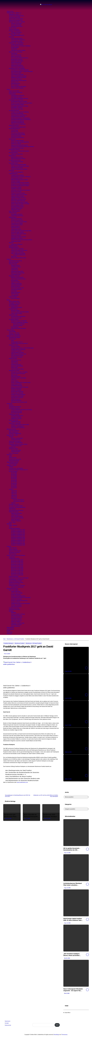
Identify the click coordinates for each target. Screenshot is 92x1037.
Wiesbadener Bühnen (14, 319)
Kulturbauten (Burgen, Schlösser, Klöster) (18, 444)
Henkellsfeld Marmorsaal (16, 385)
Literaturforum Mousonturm (17, 415)
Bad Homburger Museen (14, 128)
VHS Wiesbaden (15, 293)
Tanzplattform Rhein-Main (14, 302)
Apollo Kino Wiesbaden (16, 513)
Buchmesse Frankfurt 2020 (17, 567)
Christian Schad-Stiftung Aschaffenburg (20, 112)
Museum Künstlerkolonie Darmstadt (19, 169)
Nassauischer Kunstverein (17, 397)
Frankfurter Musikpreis (8, 643)
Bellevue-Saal (14, 375)
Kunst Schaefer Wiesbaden (17, 391)
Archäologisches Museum (17, 178)
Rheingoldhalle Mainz (16, 274)
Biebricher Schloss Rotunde (17, 277)
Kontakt (8, 630)
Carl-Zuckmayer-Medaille (16, 593)
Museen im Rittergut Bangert (17, 140)
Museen (8, 89)
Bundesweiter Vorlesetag (16, 59)
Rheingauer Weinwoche (16, 79)
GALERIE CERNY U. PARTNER (18, 378)
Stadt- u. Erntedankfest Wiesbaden (19, 76)
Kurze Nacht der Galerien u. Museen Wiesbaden (22, 71)
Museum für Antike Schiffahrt (17, 104)
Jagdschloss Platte (15, 281)
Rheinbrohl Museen (13, 245)
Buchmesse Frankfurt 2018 (17, 570)
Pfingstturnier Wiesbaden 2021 (18, 535)
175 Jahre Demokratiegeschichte (16, 15)
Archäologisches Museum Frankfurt (19, 101)
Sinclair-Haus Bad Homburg (17, 137)
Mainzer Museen (12, 217)
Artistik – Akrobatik (13, 525)
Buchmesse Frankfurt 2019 (17, 569)
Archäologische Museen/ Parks (16, 100)
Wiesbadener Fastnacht (14, 552)
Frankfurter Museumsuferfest (17, 175)
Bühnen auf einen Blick (14, 301)
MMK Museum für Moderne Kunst (18, 199)
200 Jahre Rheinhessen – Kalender (17, 21)
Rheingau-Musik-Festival (14, 33)
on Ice (10, 526)
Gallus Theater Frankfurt (16, 313)
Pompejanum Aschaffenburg (17, 121)
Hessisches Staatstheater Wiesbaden (19, 322)
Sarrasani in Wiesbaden (14, 334)
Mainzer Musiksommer (16, 54)
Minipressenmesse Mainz (14, 584)
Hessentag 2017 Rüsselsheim (18, 39)
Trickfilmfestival (12, 508)
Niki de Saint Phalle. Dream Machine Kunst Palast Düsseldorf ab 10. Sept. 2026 (72, 668)
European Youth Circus (14, 333)
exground (11, 489)
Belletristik (13, 612)
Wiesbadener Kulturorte (14, 275)
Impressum (9, 633)
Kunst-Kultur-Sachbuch (16, 618)
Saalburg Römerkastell (16, 136)
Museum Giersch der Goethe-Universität (20, 203)
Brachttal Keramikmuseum (15, 160)
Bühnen (8, 299)
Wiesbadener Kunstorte (14, 370)
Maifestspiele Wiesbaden (19, 323)
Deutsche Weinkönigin (16, 24)
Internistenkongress (13, 463)
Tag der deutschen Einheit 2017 (16, 18)
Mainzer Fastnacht (13, 549)
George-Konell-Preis (15, 602)
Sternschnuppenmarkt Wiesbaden (18, 80)
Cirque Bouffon (12, 331)
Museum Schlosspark (16, 143)
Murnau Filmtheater (15, 519)
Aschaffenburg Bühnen (14, 304)
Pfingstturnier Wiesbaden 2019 (18, 538)
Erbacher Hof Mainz (15, 265)
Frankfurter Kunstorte (13, 345)
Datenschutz (9, 632)
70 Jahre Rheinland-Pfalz (14, 17)
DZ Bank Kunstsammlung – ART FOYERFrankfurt (22, 348)
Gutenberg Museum (15, 226)
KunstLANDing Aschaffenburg (18, 116)
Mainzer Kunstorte (13, 358)
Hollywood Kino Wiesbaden (17, 517)
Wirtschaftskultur (10, 627)
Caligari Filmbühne (15, 514)
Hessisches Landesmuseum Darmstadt (20, 166)
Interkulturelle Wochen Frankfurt (18, 50)
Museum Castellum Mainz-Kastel (18, 233)
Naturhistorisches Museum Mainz (18, 236)
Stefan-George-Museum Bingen (18, 158)
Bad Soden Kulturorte (14, 262)
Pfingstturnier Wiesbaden (14, 528)
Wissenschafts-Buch (15, 626)
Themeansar (64, 1034)
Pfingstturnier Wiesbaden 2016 (18, 543)
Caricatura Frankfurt (15, 181)
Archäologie (9, 454)
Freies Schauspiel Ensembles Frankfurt (20, 311)
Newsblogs (56, 1034)
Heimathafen (14, 290)
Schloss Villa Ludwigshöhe (17, 172)
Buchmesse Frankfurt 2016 (17, 573)
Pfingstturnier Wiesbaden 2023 (18, 532)
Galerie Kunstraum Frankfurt (17, 352)
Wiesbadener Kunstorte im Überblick (19, 372)
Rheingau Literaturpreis (16, 32)
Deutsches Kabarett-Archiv (17, 220)
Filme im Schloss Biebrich (17, 516)
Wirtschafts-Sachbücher (16, 624)
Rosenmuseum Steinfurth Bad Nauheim (20, 151)
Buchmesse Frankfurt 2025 (17, 560)
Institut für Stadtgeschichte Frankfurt (19, 194)
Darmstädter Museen (13, 163)
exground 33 (14, 490)
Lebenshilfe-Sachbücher (16, 620)
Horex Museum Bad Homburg (17, 133)
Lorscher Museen (13, 212)
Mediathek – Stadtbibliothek (17, 426)
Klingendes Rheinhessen (16, 26)
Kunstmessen (12, 557)
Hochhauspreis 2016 (15, 439)
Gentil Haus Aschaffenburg (17, 113)
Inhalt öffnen (67, 1012)
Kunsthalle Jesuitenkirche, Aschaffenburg (20, 118)
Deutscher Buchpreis (13, 576)
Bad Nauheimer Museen (14, 149)
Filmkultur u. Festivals (11, 465)
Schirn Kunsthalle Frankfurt (17, 205)
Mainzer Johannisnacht (16, 62)
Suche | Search (10, 11)
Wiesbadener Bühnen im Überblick (19, 320)
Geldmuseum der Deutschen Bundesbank (20, 190)
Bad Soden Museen (13, 152)
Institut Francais (14, 269)
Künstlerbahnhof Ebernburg (17, 148)
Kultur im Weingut (13, 296)
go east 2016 (14, 486)
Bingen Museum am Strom (17, 157)
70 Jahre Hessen (13, 27)
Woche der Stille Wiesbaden (17, 88)
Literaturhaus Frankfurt (16, 417)
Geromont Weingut (15, 298)
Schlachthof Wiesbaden (16, 289)
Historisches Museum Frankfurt (18, 193)
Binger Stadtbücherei (13, 432)
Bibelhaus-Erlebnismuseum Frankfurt (19, 179)
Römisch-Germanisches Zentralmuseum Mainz (21, 103)
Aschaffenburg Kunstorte (14, 337)
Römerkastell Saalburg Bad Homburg (19, 98)
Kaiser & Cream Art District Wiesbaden (19, 387)
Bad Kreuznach (12, 139)
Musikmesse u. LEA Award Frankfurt (33, 643)
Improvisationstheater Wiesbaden (18, 328)
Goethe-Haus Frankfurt (16, 191)
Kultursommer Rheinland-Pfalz (16, 20)
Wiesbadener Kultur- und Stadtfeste (17, 68)
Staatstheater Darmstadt (16, 307)
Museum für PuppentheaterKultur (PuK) (20, 142)
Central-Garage (14, 130)
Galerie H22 (14, 379)
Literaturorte (9, 403)
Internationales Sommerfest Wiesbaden (20, 69)
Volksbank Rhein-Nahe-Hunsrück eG (19, 343)
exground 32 (14, 492)
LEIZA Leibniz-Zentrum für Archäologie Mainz (21, 230)
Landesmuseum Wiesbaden (17, 251)
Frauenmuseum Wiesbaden (17, 248)
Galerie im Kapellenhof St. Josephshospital (20, 382)
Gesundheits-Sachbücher (16, 617)
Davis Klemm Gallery (16, 376)
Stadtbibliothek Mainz (16, 421)
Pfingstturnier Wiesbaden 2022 (18, 534)
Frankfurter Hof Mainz (16, 266)
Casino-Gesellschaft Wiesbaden (18, 278)
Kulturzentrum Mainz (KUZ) (17, 271)
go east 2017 (14, 484)
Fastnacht (9, 546)
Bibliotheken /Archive (11, 429)
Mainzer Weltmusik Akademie (17, 272)
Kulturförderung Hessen (16, 445)
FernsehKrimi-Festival (14, 504)
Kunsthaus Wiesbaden (16, 390)
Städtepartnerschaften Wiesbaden (18, 77)
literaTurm (11, 405)
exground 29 (14, 496)
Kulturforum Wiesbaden (16, 283)
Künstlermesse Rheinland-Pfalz (16, 582)
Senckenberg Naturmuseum (17, 206)
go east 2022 (14, 477)
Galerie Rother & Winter (16, 384)
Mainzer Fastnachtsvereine (15, 550)
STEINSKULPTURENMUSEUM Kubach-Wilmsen (22, 146)
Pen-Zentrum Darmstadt (16, 412)
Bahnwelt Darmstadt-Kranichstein (18, 164)
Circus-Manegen (15, 295)
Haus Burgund (14, 268)
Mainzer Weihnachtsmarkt (17, 65)
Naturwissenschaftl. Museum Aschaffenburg (21, 119)
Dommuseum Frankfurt (16, 187)
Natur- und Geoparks (13, 453)
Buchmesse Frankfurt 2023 (17, 562)
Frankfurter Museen (13, 173)
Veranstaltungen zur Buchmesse (16, 579)
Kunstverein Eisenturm (16, 364)
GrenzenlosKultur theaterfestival (18, 316)
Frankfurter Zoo (12, 447)
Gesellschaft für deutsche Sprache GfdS (20, 424)
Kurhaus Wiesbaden (15, 286)
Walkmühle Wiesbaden (16, 400)
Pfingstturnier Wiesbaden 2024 (18, 531)
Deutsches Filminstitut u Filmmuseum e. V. (20, 184)
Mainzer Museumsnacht (16, 218)
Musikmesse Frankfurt (19, 643)
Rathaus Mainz (14, 367)
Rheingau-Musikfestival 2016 (17, 35)
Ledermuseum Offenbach (16, 244)
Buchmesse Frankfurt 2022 (17, 564)
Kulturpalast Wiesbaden (16, 284)
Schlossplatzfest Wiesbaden (17, 74)
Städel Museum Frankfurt (16, 208)
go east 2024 (14, 474)
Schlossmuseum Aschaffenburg (18, 124)
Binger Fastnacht (13, 547)
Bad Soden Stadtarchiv (14, 430)
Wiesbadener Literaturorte (14, 423)
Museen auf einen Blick (14, 91)
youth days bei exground (18, 501)
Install (12, 340)
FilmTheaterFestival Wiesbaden (16, 510)
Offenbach (11, 242)
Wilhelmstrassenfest (15, 83)
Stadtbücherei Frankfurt (16, 418)
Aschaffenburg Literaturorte (15, 406)
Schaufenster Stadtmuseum (19, 254)
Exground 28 (14, 498)
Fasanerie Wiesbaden (16, 450)
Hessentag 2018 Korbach (16, 38)
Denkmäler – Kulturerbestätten (15, 442)
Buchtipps (11, 611)
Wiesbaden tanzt (15, 82)
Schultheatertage (15, 327)
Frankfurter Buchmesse (14, 558)
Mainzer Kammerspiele (16, 318)
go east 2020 (14, 480)
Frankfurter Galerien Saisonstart (18, 349)
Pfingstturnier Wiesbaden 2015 (18, 544)
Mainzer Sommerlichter (16, 56)
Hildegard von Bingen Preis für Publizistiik (20, 603)
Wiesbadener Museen (14, 247)
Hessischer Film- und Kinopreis (16, 468)
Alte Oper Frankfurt (15, 310)
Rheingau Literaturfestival (14, 30)
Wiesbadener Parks (13, 448)
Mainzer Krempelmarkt (16, 64)
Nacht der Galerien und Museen (18, 373)
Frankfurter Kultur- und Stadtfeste (16, 42)
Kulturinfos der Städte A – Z (15, 14)
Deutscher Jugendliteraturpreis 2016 (19, 600)
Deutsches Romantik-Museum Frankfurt (20, 185)
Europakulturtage (15, 47)
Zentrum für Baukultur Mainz (17, 369)
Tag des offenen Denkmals (15, 441)
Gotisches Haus (14, 131)
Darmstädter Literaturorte (14, 408)
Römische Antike (13, 457)
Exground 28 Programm (18, 499)
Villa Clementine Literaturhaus (18, 427)
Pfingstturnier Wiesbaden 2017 (18, 541)
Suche (57, 1024)
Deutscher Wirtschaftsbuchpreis (18, 596)
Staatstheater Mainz (13, 315)
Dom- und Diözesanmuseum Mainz (19, 221)
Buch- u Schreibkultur (14, 590)
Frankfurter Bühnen (13, 308)
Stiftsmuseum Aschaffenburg (17, 122)
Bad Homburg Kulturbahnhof (15, 260)
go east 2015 (14, 487)
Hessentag (11, 36)
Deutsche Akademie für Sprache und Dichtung (21, 409)
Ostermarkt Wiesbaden (16, 73)
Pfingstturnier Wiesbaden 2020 (18, 537)
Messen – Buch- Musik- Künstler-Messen (16, 555)
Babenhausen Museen (14, 125)
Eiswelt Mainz (14, 53)
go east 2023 (14, 475)
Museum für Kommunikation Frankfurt (19, 202)
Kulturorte (9, 259)
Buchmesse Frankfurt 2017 (17, 572)
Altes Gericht (14, 256)
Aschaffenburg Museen (14, 110)
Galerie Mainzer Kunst (16, 360)
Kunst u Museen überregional (15, 92)
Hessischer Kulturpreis (14, 29)
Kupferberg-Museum (15, 227)
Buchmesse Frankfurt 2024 (17, 561)
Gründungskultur (10, 629)
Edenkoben (11, 170)
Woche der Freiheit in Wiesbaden (18, 86)
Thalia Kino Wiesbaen (16, 520)
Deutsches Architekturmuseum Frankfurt (20, 182)
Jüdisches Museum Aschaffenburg (18, 115)
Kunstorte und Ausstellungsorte (14, 336)
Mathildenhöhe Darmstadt (17, 167)
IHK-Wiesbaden (14, 280)
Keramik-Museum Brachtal (17, 161)
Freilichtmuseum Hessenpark (17, 95)
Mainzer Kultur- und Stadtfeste (15, 51)
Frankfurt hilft (14, 48)
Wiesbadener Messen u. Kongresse (17, 585)
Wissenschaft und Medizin (12, 462)
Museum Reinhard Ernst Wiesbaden (19, 250)
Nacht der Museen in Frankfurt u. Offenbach (20, 45)
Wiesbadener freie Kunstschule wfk (19, 402)
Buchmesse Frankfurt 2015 (17, 574)
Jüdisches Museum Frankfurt (17, 196)
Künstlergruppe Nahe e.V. (17, 342)
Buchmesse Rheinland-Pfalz (15, 581)
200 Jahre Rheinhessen (16, 23)
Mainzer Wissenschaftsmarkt (17, 66)
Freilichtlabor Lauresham (16, 97)
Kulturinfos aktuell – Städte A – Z (14, 12)
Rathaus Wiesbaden (15, 292)
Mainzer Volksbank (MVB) (17, 366)
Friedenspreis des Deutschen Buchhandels (18, 578)
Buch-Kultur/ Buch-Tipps (12, 588)
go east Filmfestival (13, 471)
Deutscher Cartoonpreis (16, 599)
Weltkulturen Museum (16, 209)
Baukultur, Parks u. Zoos (12, 435)
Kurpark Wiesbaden (15, 451)
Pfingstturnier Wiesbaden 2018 (18, 540)
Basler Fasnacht (12, 553)
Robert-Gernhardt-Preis (16, 606)
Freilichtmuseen (12, 94)
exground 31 (14, 493)
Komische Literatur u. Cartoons (18, 614)
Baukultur (11, 436)
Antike (10, 456)
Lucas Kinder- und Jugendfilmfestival (17, 507)
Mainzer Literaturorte (13, 420)
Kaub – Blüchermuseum (14, 211)
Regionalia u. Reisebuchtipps (17, 623)
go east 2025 (14, 472)
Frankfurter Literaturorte (14, 414)
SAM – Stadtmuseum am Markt (18, 253)
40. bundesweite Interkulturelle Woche (19, 57)
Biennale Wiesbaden (18, 325)
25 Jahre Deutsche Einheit (17, 44)
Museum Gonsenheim (16, 235)
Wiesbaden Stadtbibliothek (15, 433)
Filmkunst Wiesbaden (14, 511)
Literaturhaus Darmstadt (16, 411)
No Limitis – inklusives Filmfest (16, 505)
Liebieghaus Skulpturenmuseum (18, 197)
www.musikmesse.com (22, 782)
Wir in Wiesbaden (15, 85)
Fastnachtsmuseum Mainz (17, 223)
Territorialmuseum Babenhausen (18, 127)
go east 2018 (14, 483)
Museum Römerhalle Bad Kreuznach (19, 145)
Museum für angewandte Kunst (18, 200)
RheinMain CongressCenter (17, 287)
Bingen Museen (12, 155)
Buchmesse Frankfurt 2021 (17, 565)
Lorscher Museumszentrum (17, 215)
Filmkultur (11, 466)
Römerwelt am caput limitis (17, 109)
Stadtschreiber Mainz (15, 591)
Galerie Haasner (14, 381)
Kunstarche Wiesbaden (16, 388)
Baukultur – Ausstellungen (17, 438)
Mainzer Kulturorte (13, 263)
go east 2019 (14, 481)
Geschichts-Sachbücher (16, 615)
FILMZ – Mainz (12, 522)
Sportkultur (9, 523)
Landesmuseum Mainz (16, 229)
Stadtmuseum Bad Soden (17, 154)
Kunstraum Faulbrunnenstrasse (18, 394)
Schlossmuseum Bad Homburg (18, 134)
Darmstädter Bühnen (13, 306)
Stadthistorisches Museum (17, 238)
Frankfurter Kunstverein (16, 188)
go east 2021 (14, 478)
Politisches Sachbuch (16, 621)
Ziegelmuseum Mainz (16, 241)
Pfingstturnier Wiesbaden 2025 (18, 529)
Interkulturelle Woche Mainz (17, 60)
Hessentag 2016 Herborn (16, 41)
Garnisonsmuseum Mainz (17, 224)
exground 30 (14, 495)
